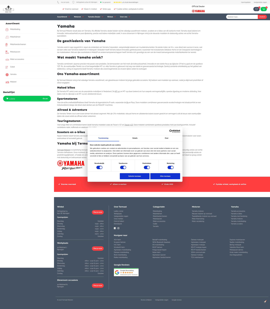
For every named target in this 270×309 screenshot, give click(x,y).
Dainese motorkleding (121, 252)
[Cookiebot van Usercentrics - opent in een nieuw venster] (171, 131)
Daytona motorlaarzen (237, 240)
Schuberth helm (119, 247)
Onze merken (118, 219)
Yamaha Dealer (94, 17)
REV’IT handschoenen (198, 250)
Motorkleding (15, 29)
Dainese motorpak (197, 240)
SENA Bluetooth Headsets (161, 242)
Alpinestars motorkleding (122, 250)
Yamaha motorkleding (238, 221)
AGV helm (117, 240)
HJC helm (117, 245)
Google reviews (177, 300)
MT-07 (117, 91)
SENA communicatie (198, 252)
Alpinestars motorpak (198, 242)
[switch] (123, 167)
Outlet (12, 67)
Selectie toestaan (134, 176)
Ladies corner (118, 211)
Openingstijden (246, 2)
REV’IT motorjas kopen (198, 247)
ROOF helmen (157, 247)
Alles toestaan (165, 176)
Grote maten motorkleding (239, 252)
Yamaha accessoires (238, 211)
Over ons (124, 17)
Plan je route (97, 212)
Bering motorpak (235, 245)
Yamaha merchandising (239, 216)
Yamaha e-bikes (236, 213)
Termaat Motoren (63, 150)
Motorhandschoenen (18, 44)
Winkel (110, 17)
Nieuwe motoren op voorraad (202, 213)
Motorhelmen (15, 37)
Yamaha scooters (237, 224)
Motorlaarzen (15, 52)
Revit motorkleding (120, 255)
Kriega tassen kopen (159, 250)
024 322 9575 (65, 2)
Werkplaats (118, 213)
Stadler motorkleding (237, 242)
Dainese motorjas (197, 255)
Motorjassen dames (236, 250)
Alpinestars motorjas (198, 245)
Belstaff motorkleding (160, 240)
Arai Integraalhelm (236, 255)
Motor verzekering (198, 221)
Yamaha (13, 74)
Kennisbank (118, 224)
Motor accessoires (17, 59)
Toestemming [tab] (103, 138)
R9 (127, 102)
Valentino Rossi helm (237, 247)
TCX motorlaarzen (197, 257)
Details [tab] (135, 138)
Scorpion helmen (120, 242)
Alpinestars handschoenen (162, 257)
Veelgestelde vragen (260, 2)
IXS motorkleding (158, 245)
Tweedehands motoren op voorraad (204, 216)
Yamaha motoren (198, 211)
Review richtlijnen (146, 300)
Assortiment (62, 17)
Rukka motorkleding (121, 257)
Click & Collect (119, 221)
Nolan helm (157, 252)
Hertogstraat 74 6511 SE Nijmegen (86, 2)
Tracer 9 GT (128, 125)
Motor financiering (198, 219)
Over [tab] (166, 138)
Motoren (77, 17)
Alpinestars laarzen (159, 255)
